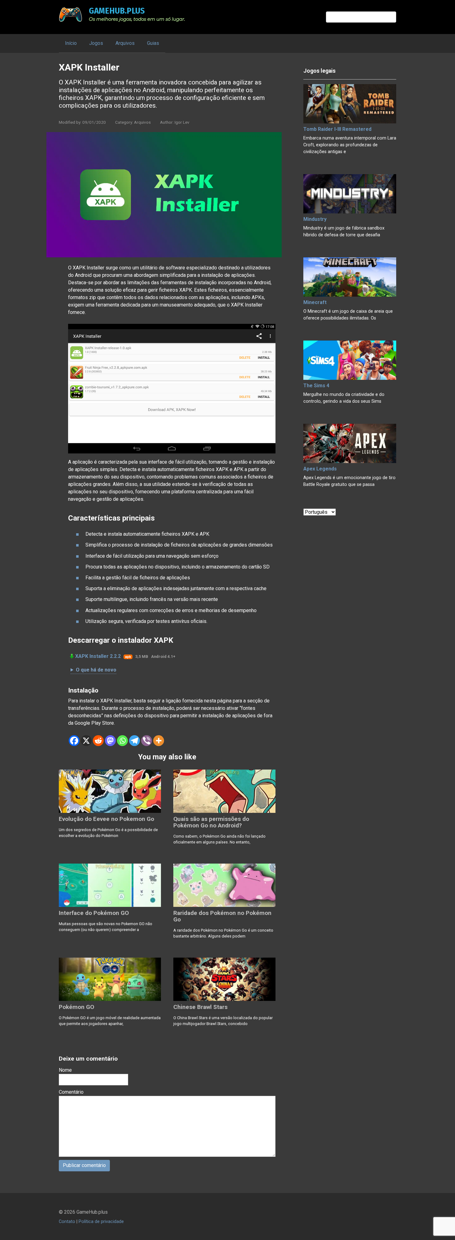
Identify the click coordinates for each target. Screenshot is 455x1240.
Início (71, 43)
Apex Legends (320, 469)
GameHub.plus (117, 11)
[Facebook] (74, 740)
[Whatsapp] (122, 740)
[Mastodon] (110, 740)
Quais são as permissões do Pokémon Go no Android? (211, 822)
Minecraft (315, 302)
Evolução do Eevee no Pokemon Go (106, 818)
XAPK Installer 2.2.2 (98, 656)
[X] (86, 740)
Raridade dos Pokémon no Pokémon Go (222, 916)
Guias (153, 43)
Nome (65, 1070)
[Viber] (146, 740)
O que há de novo (96, 670)
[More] (158, 740)
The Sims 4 (316, 385)
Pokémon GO (76, 1006)
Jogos (96, 43)
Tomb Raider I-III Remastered (337, 129)
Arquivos (125, 43)
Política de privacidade (101, 1221)
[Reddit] (98, 740)
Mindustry (315, 219)
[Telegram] (134, 740)
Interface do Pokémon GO (94, 912)
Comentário (71, 1092)
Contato (67, 1221)
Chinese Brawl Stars (200, 1006)
